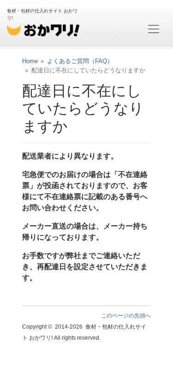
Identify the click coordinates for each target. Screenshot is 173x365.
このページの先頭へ (126, 315)
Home (30, 61)
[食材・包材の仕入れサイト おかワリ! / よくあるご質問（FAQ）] (43, 29)
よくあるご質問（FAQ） (80, 61)
